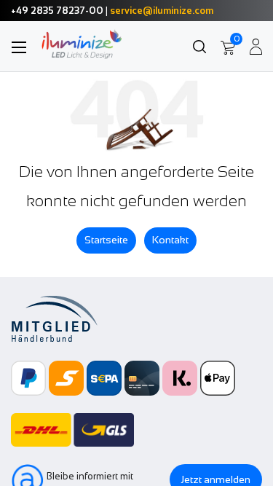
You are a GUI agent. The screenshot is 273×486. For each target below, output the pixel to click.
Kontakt (170, 240)
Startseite (106, 240)
